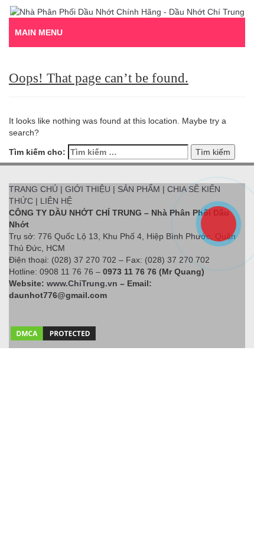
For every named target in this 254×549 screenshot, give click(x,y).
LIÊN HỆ (56, 201)
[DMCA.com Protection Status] (53, 330)
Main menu (39, 32)
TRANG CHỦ (33, 189)
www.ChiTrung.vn (82, 283)
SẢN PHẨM (139, 189)
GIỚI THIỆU (87, 189)
